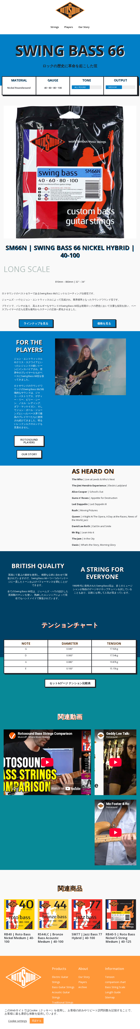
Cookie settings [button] (17, 1020)
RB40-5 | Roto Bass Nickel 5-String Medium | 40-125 (120, 938)
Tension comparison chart (115, 979)
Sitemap (110, 997)
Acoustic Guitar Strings (61, 995)
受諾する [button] (36, 1020)
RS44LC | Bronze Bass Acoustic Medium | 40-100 (50, 938)
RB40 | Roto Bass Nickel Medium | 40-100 (19, 938)
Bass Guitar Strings (63, 987)
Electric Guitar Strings (60, 979)
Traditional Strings (62, 1002)
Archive (82, 987)
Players (68, 27)
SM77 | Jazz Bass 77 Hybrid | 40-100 (87, 936)
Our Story (84, 27)
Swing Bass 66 (70, 54)
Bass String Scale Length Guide (115, 989)
